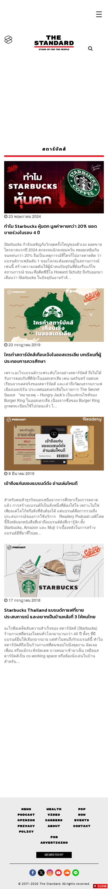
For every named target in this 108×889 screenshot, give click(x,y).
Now (82, 814)
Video (54, 814)
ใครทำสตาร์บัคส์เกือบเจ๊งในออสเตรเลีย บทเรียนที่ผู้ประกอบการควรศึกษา (52, 358)
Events (81, 820)
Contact (82, 826)
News (26, 809)
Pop (82, 809)
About (54, 826)
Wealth (54, 809)
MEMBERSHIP (54, 855)
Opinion (26, 820)
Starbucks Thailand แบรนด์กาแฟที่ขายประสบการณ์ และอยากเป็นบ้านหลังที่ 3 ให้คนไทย (50, 613)
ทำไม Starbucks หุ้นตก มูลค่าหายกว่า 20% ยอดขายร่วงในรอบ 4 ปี (50, 229)
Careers (54, 820)
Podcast (26, 814)
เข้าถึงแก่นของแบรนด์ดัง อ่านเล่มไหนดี (41, 483)
